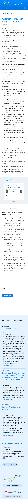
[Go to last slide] (7, 191)
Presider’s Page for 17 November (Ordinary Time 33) (13, 186)
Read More (9, 196)
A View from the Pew (10, 329)
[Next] (21, 191)
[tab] (12, 201)
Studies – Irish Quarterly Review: (11, 408)
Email (4, 288)
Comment (4, 272)
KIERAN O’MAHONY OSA (13, 443)
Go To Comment (8, 365)
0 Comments (12, 191)
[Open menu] (25, 3)
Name (4, 282)
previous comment (11, 464)
